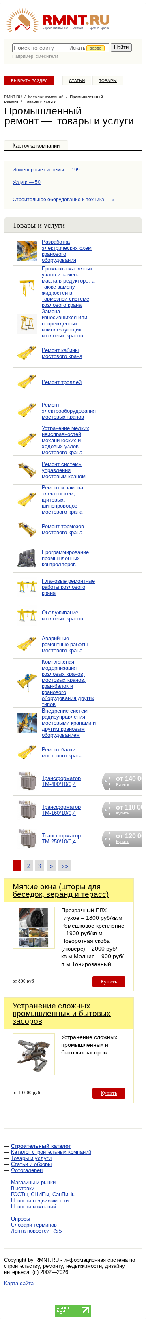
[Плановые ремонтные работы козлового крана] (27, 597)
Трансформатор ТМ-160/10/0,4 (61, 810)
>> (65, 865)
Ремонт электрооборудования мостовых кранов (69, 411)
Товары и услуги (31, 1158)
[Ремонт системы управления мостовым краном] (27, 480)
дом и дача (99, 27)
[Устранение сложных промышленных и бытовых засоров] (33, 1073)
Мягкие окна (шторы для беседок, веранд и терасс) (61, 890)
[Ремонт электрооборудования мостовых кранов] (27, 421)
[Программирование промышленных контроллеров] (27, 568)
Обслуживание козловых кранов (62, 615)
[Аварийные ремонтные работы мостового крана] (27, 655)
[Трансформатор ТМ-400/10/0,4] (27, 792)
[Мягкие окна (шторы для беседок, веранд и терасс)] (33, 946)
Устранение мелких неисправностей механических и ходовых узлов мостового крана (65, 440)
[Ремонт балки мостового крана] (27, 763)
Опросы (20, 1219)
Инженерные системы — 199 (46, 170)
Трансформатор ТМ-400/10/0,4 (61, 781)
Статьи (77, 80)
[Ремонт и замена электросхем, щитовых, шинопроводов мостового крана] (27, 510)
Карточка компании (36, 146)
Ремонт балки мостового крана (62, 752)
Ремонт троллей (62, 382)
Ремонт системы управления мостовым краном (64, 470)
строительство (55, 27)
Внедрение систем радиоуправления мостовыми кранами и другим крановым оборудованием (69, 723)
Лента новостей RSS (36, 1231)
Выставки (22, 1188)
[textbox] (60, 47)
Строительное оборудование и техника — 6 (63, 199)
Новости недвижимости (40, 1201)
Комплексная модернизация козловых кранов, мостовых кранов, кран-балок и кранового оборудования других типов (68, 683)
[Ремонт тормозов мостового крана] (27, 540)
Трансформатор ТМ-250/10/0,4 (61, 839)
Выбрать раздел (29, 80)
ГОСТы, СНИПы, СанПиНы (43, 1194)
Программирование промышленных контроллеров (65, 558)
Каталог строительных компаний (51, 1152)
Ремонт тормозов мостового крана (63, 529)
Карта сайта (19, 1283)
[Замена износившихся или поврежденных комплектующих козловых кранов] (27, 334)
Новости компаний (33, 1207)
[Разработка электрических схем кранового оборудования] (27, 261)
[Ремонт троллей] (27, 392)
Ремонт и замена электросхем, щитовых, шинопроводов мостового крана (62, 500)
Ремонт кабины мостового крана (62, 353)
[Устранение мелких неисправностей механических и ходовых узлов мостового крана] (27, 451)
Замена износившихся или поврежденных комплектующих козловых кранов (64, 323)
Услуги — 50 (27, 182)
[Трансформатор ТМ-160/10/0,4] (27, 820)
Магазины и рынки (33, 1182)
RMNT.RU (13, 97)
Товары (108, 80)
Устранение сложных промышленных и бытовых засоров (62, 1013)
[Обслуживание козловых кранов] (27, 626)
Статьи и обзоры (31, 1164)
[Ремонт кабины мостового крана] (27, 364)
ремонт (79, 27)
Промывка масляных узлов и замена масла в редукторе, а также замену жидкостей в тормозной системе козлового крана (68, 287)
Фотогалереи (27, 1170)
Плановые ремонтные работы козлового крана (68, 587)
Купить (109, 981)
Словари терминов (34, 1225)
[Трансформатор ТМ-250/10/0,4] (27, 849)
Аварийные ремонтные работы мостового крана (65, 644)
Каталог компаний (46, 97)
